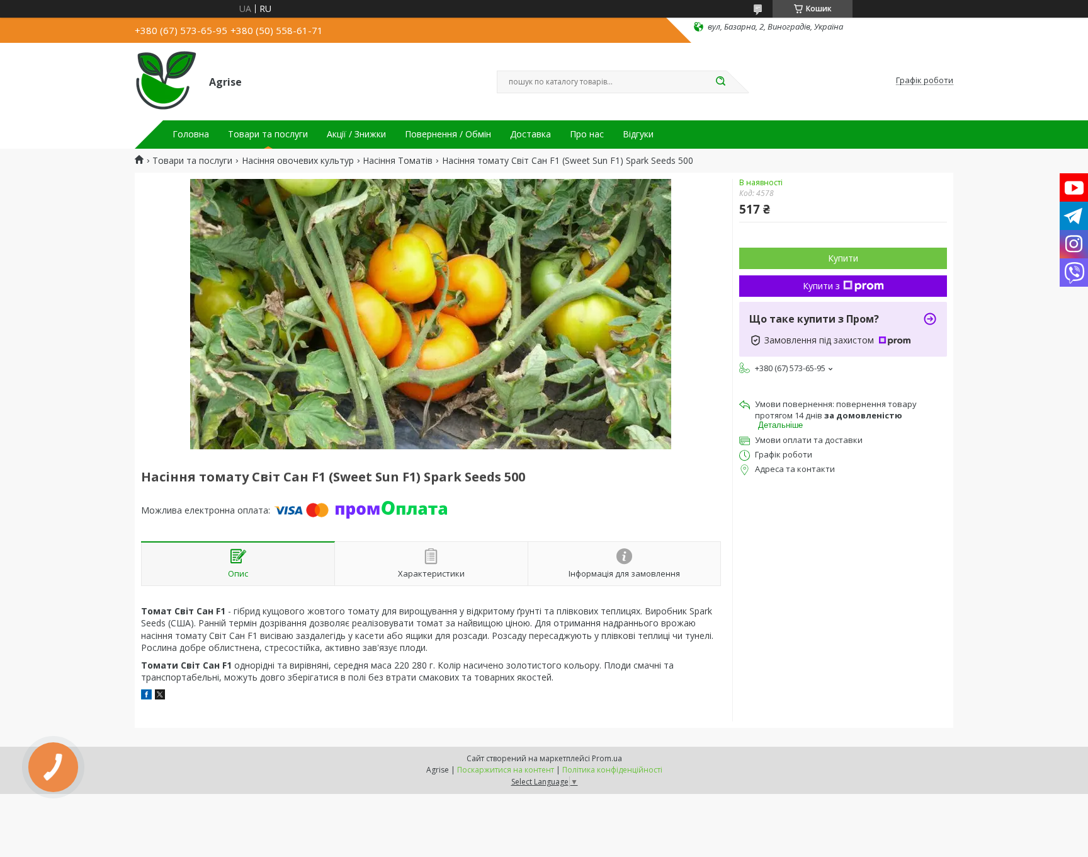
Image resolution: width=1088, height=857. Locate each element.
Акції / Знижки (356, 134)
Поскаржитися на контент (505, 769)
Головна (191, 134)
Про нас (587, 134)
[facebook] (146, 696)
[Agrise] (166, 80)
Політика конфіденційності (612, 769)
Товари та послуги (268, 134)
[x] (160, 696)
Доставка (530, 134)
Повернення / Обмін (448, 134)
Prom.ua (607, 758)
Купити (843, 258)
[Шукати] (720, 82)
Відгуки (638, 134)
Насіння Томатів (398, 160)
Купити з (821, 286)
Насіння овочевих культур (298, 160)
